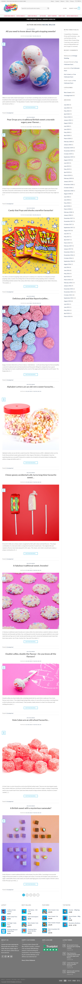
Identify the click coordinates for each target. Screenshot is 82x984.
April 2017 (67, 239)
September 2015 (68, 298)
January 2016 (67, 285)
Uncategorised (31, 29)
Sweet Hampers (52, 16)
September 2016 (68, 261)
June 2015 (67, 307)
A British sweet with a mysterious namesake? (30, 808)
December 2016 (68, 252)
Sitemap (19, 982)
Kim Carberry (68, 74)
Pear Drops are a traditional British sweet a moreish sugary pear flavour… (73, 955)
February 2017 (68, 246)
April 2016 (67, 276)
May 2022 (67, 111)
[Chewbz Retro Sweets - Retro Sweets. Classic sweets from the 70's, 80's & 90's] (9, 8)
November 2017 (68, 221)
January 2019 (67, 181)
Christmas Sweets (9, 16)
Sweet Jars (62, 16)
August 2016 (67, 264)
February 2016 (68, 282)
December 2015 (68, 289)
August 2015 (67, 301)
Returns (62, 1)
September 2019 (68, 157)
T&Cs (67, 1)
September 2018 (68, 190)
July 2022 (66, 104)
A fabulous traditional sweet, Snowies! (30, 565)
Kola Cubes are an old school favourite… (30, 720)
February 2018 (68, 212)
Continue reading (31, 107)
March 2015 (67, 316)
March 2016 (67, 279)
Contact (57, 1)
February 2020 (68, 141)
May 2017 (67, 236)
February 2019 (68, 178)
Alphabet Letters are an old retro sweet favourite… (31, 386)
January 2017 (67, 249)
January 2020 (67, 144)
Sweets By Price (32, 16)
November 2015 (68, 292)
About (52, 1)
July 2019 (66, 163)
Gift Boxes (43, 16)
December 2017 (68, 218)
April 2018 (67, 206)
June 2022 (67, 108)
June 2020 (67, 129)
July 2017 (66, 233)
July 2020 (66, 126)
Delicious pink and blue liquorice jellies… (30, 298)
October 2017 (68, 224)
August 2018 (67, 193)
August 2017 (67, 230)
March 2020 (67, 138)
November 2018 (68, 184)
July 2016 (66, 267)
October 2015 (68, 295)
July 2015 (66, 304)
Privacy (72, 1)
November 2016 (68, 255)
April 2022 (67, 114)
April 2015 (67, 313)
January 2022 (67, 120)
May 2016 (67, 273)
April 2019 (67, 172)
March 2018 (67, 209)
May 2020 (67, 132)
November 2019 (68, 150)
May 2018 (67, 203)
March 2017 (67, 243)
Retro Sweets (21, 16)
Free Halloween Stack (71, 63)
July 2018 (66, 197)
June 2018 (67, 200)
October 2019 (68, 154)
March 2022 (67, 117)
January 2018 (67, 215)
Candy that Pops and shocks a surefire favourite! (30, 210)
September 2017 (68, 227)
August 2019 (67, 160)
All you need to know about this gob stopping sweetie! (31, 31)
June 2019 (67, 166)
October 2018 (68, 187)
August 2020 (67, 123)
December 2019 (68, 147)
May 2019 (67, 169)
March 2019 (67, 175)
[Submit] (48, 8)
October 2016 (68, 258)
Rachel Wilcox (48, 25)
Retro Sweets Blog (72, 16)
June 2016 (67, 270)
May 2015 (67, 310)
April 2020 (67, 135)
